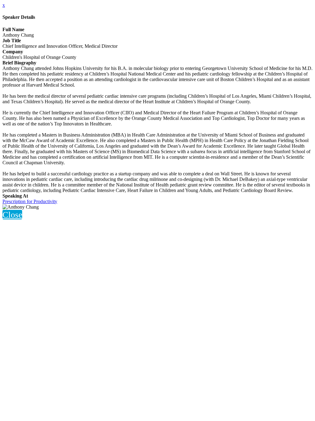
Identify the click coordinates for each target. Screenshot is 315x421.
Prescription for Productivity (29, 201)
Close (12, 214)
